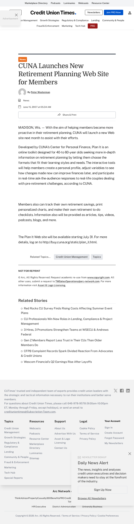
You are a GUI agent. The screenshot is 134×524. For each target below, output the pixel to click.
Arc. (37, 515)
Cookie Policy (87, 428)
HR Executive (39, 506)
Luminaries (69, 3)
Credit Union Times (71, 500)
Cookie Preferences (108, 515)
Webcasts (83, 3)
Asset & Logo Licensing (62, 440)
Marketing (10, 467)
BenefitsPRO (57, 498)
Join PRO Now (113, 12)
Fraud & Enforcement (16, 462)
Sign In (109, 427)
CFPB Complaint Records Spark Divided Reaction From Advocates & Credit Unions (67, 353)
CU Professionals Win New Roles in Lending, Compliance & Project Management (66, 321)
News (23, 59)
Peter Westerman (40, 92)
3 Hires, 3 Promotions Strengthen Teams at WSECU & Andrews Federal (65, 332)
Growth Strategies (15, 437)
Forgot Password (114, 438)
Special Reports (13, 477)
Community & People (16, 457)
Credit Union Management (11, 430)
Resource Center (100, 3)
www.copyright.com (98, 277)
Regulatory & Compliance (11, 444)
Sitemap (34, 458)
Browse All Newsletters (92, 498)
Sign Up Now (102, 489)
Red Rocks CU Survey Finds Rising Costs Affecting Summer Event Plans (66, 311)
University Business (92, 506)
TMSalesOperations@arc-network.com (77, 281)
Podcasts (55, 3)
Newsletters (93, 12)
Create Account (114, 432)
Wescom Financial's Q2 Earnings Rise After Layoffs (58, 361)
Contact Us (60, 447)
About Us (59, 428)
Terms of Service (89, 433)
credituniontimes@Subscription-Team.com (30, 411)
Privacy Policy (88, 438)
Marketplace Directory (36, 3)
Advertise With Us (65, 433)
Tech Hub (9, 472)
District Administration (64, 506)
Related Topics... (40, 256)
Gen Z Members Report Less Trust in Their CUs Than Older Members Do (61, 343)
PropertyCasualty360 (39, 498)
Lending (9, 451)
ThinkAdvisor (21, 498)
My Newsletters (114, 443)
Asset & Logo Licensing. (52, 285)
